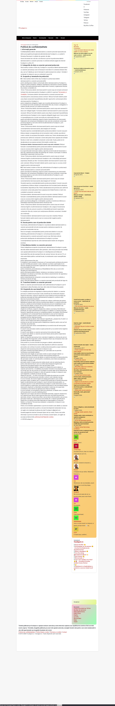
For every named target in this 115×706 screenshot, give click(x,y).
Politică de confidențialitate (27, 632)
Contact (41, 1)
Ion (75, 481)
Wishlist (31, 1)
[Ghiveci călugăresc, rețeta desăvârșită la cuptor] (81, 397)
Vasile (75, 621)
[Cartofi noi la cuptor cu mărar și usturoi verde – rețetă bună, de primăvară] (81, 200)
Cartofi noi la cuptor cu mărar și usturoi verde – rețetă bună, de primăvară (82, 301)
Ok (57, 705)
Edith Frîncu (77, 613)
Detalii (60, 705)
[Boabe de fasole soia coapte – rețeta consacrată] (81, 335)
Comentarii (77, 48)
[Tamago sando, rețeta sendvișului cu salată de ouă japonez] (84, 413)
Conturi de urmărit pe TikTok (82, 608)
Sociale (27, 1)
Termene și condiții (55, 632)
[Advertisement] (71, 31)
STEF (75, 532)
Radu (75, 620)
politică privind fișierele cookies (44, 417)
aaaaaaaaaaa (77, 521)
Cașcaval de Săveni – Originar (81, 173)
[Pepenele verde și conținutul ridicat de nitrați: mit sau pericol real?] (84, 429)
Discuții (63, 38)
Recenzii (51, 38)
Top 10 (76, 45)
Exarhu (76, 615)
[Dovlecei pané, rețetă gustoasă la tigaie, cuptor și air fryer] (82, 375)
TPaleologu (77, 449)
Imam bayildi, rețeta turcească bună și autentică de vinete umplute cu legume (84, 354)
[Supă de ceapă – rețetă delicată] (81, 313)
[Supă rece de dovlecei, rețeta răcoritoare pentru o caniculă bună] (84, 383)
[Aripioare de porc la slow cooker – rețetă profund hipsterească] (84, 328)
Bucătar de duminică (80, 610)
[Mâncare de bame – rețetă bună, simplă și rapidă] (84, 193)
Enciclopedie (42, 38)
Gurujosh (76, 492)
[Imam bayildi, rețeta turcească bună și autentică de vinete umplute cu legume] (84, 351)
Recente (76, 46)
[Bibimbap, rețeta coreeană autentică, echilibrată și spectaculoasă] (82, 420)
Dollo (75, 440)
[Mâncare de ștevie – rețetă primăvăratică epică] (84, 306)
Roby (75, 512)
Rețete (35, 38)
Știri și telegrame (26, 38)
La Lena (76, 616)
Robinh (76, 461)
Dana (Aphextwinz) (79, 612)
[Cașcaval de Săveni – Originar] (81, 73)
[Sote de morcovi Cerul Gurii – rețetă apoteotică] (81, 176)
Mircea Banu (77, 618)
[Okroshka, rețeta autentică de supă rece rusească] (84, 368)
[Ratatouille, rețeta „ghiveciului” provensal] (82, 390)
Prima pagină (23, 44)
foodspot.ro (78, 542)
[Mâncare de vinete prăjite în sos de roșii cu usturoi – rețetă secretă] (84, 51)
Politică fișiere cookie (42, 632)
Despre (36, 1)
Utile (57, 38)
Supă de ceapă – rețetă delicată (82, 323)
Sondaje (22, 1)
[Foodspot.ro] (23, 28)
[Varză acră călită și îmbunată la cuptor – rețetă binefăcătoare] (81, 58)
